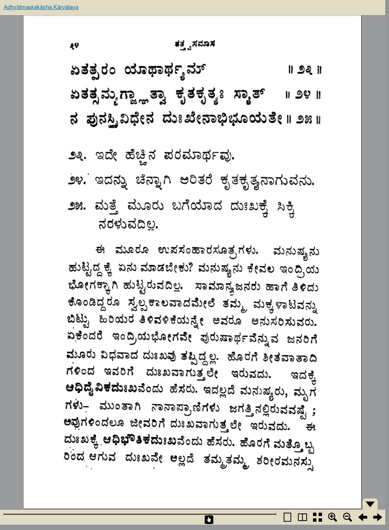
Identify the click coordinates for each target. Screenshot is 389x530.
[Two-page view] (302, 517)
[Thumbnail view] (317, 517)
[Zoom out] (347, 517)
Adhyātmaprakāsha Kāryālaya (41, 7)
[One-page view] (287, 517)
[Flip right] (377, 517)
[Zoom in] (332, 517)
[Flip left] (362, 517)
